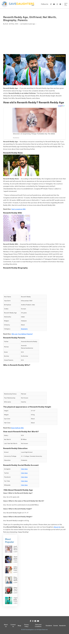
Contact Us (13, 625)
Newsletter (62, 625)
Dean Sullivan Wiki (17, 428)
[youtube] (54, 4)
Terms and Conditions (38, 625)
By (5, 24)
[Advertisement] (34, 39)
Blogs (19, 625)
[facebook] (50, 4)
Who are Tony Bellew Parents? (22, 334)
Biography (24, 329)
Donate (55, 625)
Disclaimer (49, 625)
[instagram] (57, 4)
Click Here (24, 469)
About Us (57, 527)
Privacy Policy (26, 625)
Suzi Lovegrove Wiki (19, 209)
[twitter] (60, 4)
